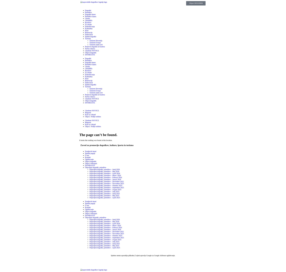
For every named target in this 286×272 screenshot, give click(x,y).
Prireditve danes (90, 16)
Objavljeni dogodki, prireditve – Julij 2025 (104, 192)
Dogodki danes (90, 14)
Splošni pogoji (90, 153)
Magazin (88, 113)
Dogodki (88, 10)
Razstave (88, 22)
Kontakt (88, 157)
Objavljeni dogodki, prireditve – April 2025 (104, 198)
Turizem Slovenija (95, 41)
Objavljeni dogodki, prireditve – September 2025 (106, 188)
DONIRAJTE (90, 55)
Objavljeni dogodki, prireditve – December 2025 (106, 181)
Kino (86, 31)
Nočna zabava (90, 49)
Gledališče (88, 20)
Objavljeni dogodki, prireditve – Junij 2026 (104, 169)
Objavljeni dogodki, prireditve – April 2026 (104, 173)
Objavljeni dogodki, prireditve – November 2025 (106, 183)
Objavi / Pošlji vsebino (93, 117)
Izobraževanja (90, 26)
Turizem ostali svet (96, 45)
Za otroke (88, 24)
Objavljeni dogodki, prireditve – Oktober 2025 (105, 186)
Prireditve (88, 12)
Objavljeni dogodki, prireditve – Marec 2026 (105, 175)
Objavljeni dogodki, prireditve (95, 167)
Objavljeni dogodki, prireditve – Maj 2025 (104, 196)
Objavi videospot (91, 163)
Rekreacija (88, 33)
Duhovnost (89, 35)
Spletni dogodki (90, 37)
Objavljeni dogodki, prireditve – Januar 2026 (105, 179)
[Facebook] (83, 263)
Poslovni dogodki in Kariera (95, 47)
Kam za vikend (90, 115)
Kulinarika (88, 29)
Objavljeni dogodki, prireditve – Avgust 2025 (105, 190)
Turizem (88, 39)
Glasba (87, 18)
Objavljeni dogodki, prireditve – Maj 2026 (104, 171)
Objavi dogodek (90, 53)
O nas (87, 155)
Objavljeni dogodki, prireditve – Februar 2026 (105, 177)
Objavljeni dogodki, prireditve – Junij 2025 (104, 194)
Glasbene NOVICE (92, 51)
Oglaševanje (89, 159)
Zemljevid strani (90, 151)
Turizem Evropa (95, 43)
